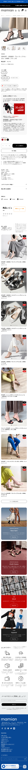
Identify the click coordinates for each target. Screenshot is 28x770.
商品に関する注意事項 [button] (5, 188)
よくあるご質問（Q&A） (6, 737)
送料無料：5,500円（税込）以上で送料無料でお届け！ (14, 1)
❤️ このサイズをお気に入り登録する (9, 85)
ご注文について (4, 739)
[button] (19, 11)
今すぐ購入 (14, 150)
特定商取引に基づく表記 (6, 751)
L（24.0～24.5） (5, 80)
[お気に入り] (16, 11)
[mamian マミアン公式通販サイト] (7, 10)
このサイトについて (5, 747)
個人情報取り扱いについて (6, 749)
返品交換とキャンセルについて (7, 744)
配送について (4, 742)
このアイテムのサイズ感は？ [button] (7, 184)
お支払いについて (5, 740)
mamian (3, 53)
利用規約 (3, 745)
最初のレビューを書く (19, 209)
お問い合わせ (4, 735)
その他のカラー (4, 137)
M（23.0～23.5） (14, 77)
